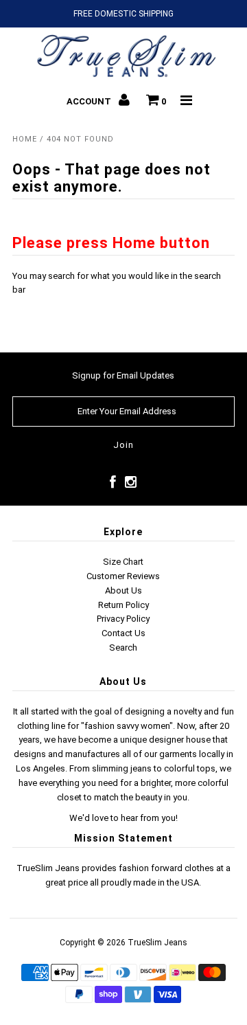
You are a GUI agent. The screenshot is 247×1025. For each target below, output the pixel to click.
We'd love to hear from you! (123, 818)
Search (123, 647)
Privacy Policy (123, 618)
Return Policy (123, 605)
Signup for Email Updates (123, 375)
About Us (123, 590)
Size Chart (123, 561)
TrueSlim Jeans (157, 942)
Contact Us (123, 633)
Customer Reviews (123, 576)
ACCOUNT (90, 101)
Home (24, 139)
